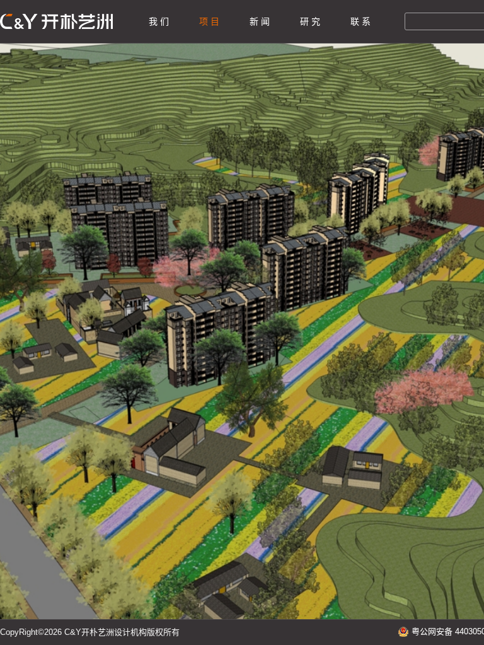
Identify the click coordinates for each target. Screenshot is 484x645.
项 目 (209, 21)
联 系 (360, 21)
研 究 (310, 21)
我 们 (159, 21)
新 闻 (260, 21)
